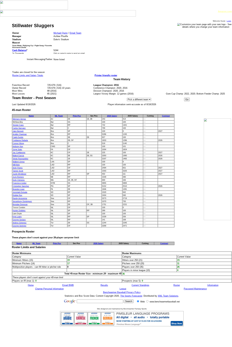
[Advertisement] (215, 106)
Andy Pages (18, 168)
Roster (176, 285)
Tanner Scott (18, 171)
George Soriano (19, 220)
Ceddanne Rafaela (20, 140)
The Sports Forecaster (131, 296)
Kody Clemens (19, 180)
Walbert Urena (18, 162)
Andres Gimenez (19, 223)
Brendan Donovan (20, 204)
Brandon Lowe (18, 189)
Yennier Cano (18, 125)
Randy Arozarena (20, 198)
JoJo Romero (18, 177)
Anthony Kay (18, 146)
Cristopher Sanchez (21, 186)
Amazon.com (225, 11)
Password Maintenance (195, 288)
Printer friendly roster (106, 75)
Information (212, 285)
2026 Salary (112, 116)
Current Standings (140, 285)
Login (229, 21)
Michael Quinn (60, 33)
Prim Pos (77, 116)
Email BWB (68, 285)
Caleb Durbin (18, 137)
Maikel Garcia (18, 156)
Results (104, 285)
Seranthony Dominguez (22, 201)
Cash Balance (19, 50)
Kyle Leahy (17, 217)
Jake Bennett (18, 131)
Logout (123, 288)
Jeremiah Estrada (20, 192)
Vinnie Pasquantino (20, 159)
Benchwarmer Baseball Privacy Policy (122, 292)
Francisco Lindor (19, 183)
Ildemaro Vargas (19, 119)
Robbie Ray (17, 195)
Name (31, 116)
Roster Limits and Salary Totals (27, 75)
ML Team (59, 116)
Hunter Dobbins (19, 210)
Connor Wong (18, 143)
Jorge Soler (17, 149)
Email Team (75, 33)
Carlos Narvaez (19, 128)
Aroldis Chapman (20, 134)
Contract (166, 116)
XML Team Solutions (168, 296)
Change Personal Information (49, 288)
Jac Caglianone (19, 152)
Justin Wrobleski (19, 174)
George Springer (19, 226)
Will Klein (16, 165)
